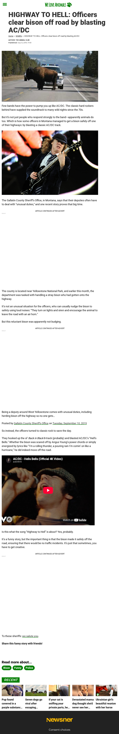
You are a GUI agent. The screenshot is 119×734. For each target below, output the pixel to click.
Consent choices (59, 729)
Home (10, 36)
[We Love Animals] (58, 5)
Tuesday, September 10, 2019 (70, 423)
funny (17, 667)
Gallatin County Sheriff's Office (31, 423)
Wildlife (19, 36)
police (29, 667)
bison (6, 667)
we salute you (30, 636)
